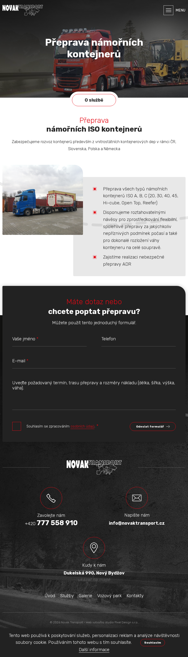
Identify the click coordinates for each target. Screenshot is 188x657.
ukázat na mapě (94, 579)
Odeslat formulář (150, 426)
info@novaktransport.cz (137, 523)
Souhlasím (152, 642)
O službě (94, 100)
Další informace (94, 649)
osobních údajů (82, 426)
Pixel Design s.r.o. (126, 622)
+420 (51, 524)
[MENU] (168, 10)
